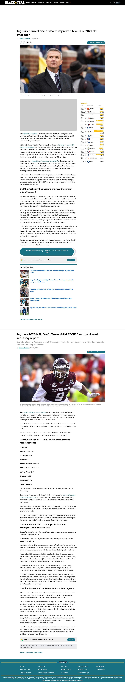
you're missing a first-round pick (35, 412)
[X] (114, 2)
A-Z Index (64, 673)
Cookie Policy (100, 669)
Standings (49, 2)
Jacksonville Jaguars (30, 134)
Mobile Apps (100, 666)
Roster (56, 2)
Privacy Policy (66, 669)
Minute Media (10, 677)
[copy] (30, 42)
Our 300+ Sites (82, 666)
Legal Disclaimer (25, 673)
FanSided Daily (25, 669)
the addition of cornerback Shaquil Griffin (45, 161)
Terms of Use (82, 669)
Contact (64, 666)
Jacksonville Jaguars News (34, 319)
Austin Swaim (24, 348)
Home (22, 319)
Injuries (62, 2)
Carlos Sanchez (24, 38)
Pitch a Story (42, 669)
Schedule (41, 2)
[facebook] (110, 2)
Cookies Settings (83, 673)
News (28, 2)
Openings (41, 666)
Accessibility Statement (46, 673)
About (22, 666)
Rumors (33, 2)
